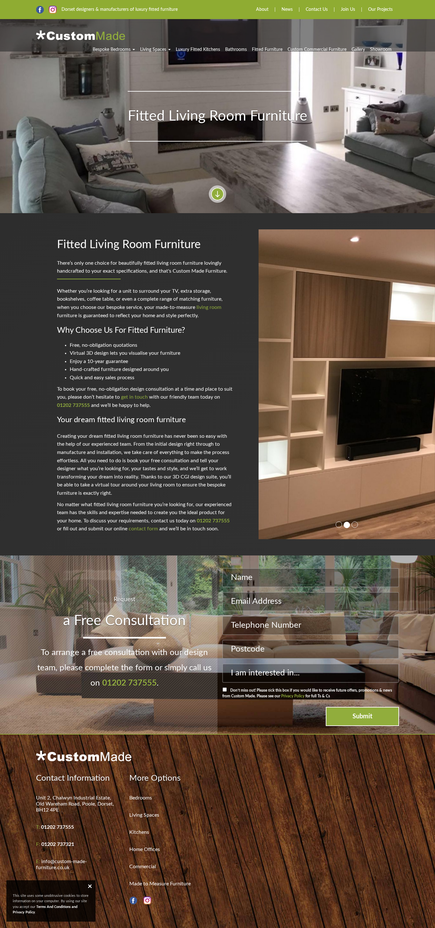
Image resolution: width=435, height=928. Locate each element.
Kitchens (139, 832)
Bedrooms (140, 797)
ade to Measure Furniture (162, 883)
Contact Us (317, 9)
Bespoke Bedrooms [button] (112, 49)
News (287, 9)
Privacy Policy (292, 696)
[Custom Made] (80, 33)
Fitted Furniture (267, 49)
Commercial (142, 866)
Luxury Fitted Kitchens (198, 49)
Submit (362, 716)
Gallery (358, 49)
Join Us (348, 9)
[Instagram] (53, 10)
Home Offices (144, 849)
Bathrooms (236, 49)
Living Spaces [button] (154, 49)
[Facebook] (40, 10)
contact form (143, 528)
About (262, 9)
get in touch (134, 397)
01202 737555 (73, 405)
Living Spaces (144, 815)
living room (208, 307)
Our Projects (380, 9)
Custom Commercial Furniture (317, 49)
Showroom (381, 49)
